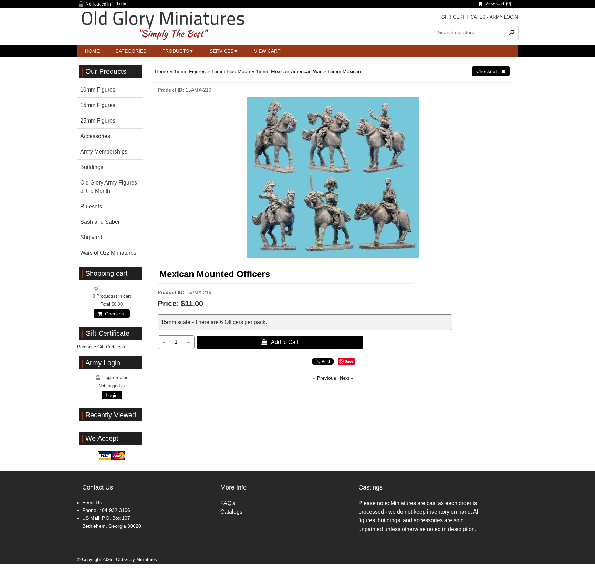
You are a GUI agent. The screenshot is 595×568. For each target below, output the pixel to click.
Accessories (95, 136)
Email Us (92, 502)
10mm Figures (97, 90)
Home (92, 51)
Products (175, 51)
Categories (130, 51)
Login (121, 4)
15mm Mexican (344, 71)
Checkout (114, 313)
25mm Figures (97, 121)
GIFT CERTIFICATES (463, 17)
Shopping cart (115, 288)
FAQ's (227, 503)
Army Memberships (103, 152)
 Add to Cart (280, 342)
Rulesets (91, 206)
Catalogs (231, 512)
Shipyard (91, 237)
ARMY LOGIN (504, 17)
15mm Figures (190, 71)
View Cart (267, 51)
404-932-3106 (114, 510)
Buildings (91, 167)
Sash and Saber (100, 222)
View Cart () (496, 3)
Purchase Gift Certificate (101, 346)
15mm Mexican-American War (289, 71)
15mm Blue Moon (230, 71)
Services (221, 51)
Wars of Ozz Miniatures (108, 253)
